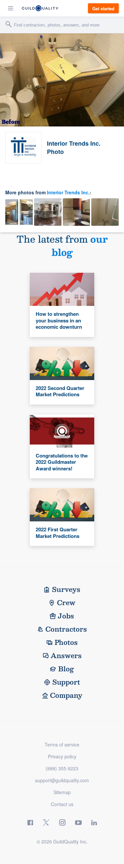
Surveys (66, 589)
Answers (66, 655)
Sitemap (62, 792)
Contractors (66, 629)
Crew (66, 602)
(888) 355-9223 (62, 768)
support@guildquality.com (62, 780)
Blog (66, 668)
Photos (66, 642)
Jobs (66, 615)
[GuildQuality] (40, 8)
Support (66, 682)
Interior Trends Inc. (68, 192)
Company (66, 695)
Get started (103, 8)
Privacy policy (62, 756)
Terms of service (62, 744)
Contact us (62, 804)
